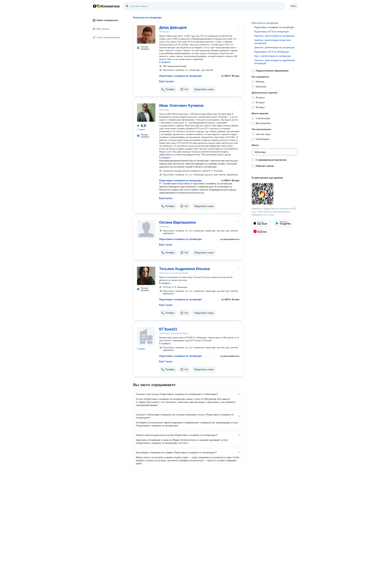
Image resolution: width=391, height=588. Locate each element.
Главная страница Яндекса (94, 6)
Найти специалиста (107, 20)
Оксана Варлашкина (177, 222)
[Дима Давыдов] (146, 34)
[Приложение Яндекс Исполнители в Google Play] (283, 223)
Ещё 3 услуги (166, 81)
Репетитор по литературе (265, 23)
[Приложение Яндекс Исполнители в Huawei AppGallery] (261, 231)
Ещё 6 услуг (165, 198)
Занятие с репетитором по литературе (274, 36)
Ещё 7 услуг (165, 244)
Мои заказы (103, 28)
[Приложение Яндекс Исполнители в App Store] (261, 223)
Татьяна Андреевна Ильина (184, 269)
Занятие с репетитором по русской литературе (272, 41)
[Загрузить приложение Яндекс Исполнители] (275, 194)
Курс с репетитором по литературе (272, 56)
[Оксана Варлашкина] (146, 229)
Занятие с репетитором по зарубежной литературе (274, 62)
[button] (168, 89)
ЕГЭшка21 (168, 329)
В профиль (165, 62)
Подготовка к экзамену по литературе (180, 76)
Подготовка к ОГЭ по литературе (271, 51)
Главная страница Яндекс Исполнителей (106, 6)
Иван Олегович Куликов (181, 105)
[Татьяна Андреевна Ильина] (146, 276)
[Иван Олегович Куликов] (146, 112)
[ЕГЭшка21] (146, 336)
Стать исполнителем (108, 37)
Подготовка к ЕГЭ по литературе (271, 31)
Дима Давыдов (173, 27)
